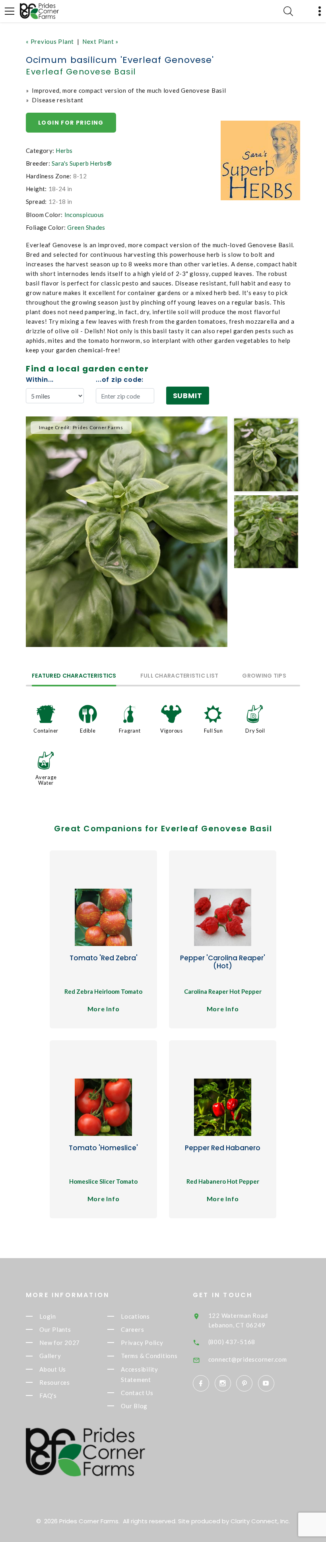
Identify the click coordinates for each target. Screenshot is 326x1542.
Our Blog (134, 1405)
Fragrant (130, 730)
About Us (52, 1369)
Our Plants (55, 1329)
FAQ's (48, 1395)
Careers (132, 1329)
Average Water (45, 780)
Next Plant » (100, 41)
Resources (54, 1382)
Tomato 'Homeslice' (103, 1148)
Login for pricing (71, 123)
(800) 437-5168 (232, 1341)
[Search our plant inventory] (288, 11)
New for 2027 (59, 1342)
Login (47, 1316)
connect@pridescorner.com (247, 1359)
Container (45, 730)
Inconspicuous (84, 214)
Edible (88, 730)
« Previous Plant (50, 41)
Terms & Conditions (149, 1356)
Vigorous (171, 730)
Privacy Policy (142, 1342)
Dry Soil (255, 730)
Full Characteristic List (179, 676)
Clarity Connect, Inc (260, 1521)
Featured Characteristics (74, 676)
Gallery (50, 1356)
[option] (127, 531)
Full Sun (213, 730)
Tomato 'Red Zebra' (104, 958)
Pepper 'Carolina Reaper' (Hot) (222, 962)
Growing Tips (264, 676)
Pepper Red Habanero (222, 1148)
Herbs (64, 150)
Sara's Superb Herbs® (82, 163)
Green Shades (86, 227)
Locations (135, 1316)
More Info (103, 1008)
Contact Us (137, 1392)
